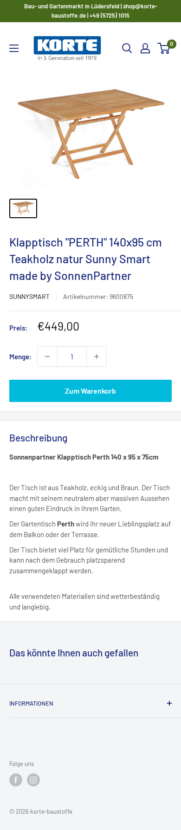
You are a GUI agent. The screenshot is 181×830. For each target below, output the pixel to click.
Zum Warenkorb (90, 390)
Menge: (20, 356)
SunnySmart (29, 296)
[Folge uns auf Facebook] (15, 779)
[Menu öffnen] (14, 48)
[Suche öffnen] (127, 48)
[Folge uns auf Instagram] (33, 779)
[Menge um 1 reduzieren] (47, 356)
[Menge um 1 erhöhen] (96, 356)
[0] (164, 48)
